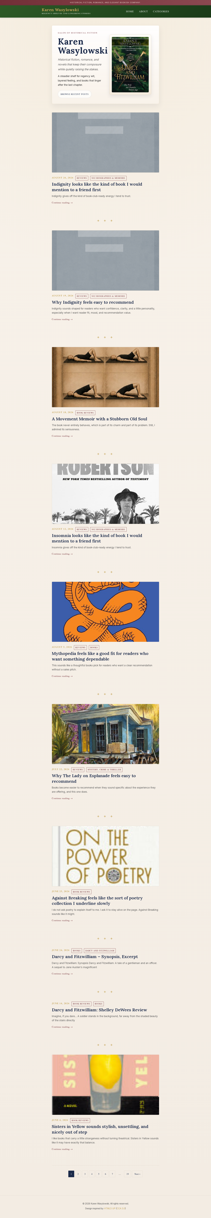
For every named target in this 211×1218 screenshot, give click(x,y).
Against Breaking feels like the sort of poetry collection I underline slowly (97, 900)
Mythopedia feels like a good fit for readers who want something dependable (100, 656)
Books (94, 647)
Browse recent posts (75, 94)
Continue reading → (62, 202)
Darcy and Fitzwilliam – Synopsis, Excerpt (95, 956)
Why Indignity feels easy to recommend (93, 302)
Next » (137, 1173)
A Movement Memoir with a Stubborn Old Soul (99, 419)
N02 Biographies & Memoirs (108, 178)
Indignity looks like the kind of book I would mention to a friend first (97, 186)
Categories (161, 11)
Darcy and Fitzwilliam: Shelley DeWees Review (99, 1009)
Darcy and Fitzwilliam (99, 950)
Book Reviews (85, 412)
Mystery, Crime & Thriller (104, 769)
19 (127, 1173)
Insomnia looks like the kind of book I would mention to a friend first (97, 538)
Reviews (82, 178)
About (143, 11)
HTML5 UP (109, 1208)
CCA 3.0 (121, 1208)
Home (130, 11)
